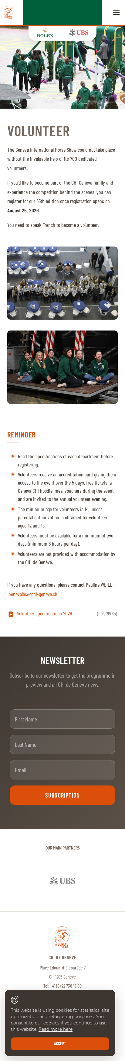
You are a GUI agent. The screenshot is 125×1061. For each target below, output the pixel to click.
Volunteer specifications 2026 (67, 613)
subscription (62, 795)
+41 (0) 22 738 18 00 (66, 985)
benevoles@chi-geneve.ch (32, 594)
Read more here (56, 1029)
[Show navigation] (116, 12)
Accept (60, 1043)
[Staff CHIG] (62, 67)
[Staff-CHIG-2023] (62, 367)
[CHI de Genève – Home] (8, 12)
